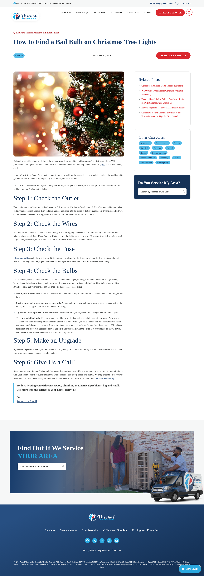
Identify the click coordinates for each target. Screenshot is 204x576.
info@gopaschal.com (163, 3)
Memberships (82, 12)
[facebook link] (87, 540)
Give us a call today (105, 378)
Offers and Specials (115, 530)
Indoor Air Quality (147, 158)
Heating (143, 153)
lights (102, 164)
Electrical (144, 148)
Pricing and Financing (145, 530)
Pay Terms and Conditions (109, 550)
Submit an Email (27, 401)
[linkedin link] (102, 540)
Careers (147, 12)
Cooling (177, 143)
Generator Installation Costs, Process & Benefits (162, 86)
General (170, 148)
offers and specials (63, 3)
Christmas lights (21, 258)
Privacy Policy (89, 550)
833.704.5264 (184, 3)
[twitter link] (94, 540)
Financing (157, 148)
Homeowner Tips (159, 153)
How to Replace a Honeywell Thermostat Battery (163, 108)
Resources (131, 12)
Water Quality (162, 163)
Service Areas (100, 12)
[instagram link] (109, 540)
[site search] (189, 12)
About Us (115, 12)
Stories (176, 158)
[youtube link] (116, 540)
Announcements (162, 143)
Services (65, 12)
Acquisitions (145, 143)
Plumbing (164, 158)
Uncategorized (146, 163)
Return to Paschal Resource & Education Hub (38, 33)
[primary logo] (25, 16)
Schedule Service (170, 13)
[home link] (102, 517)
